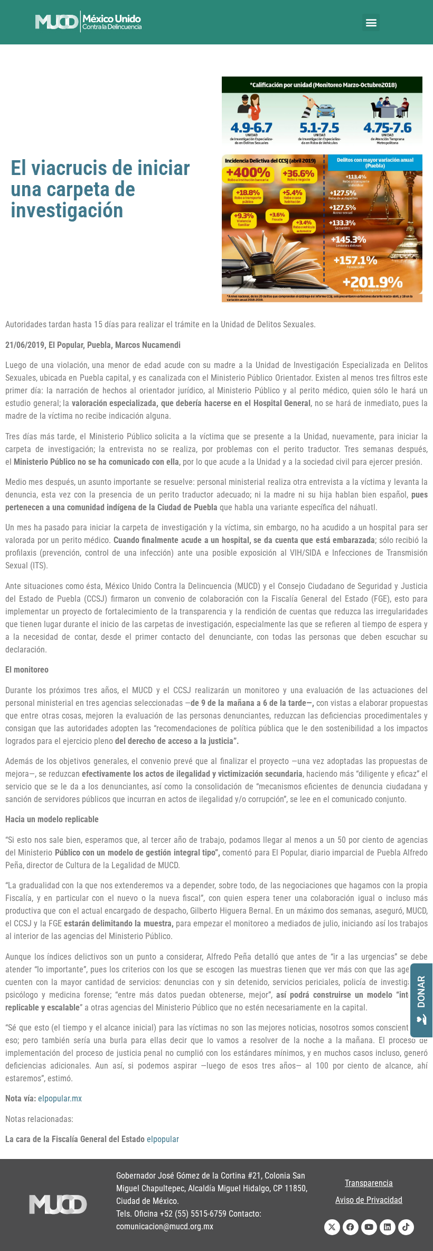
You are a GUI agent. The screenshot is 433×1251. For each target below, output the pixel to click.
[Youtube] (369, 1227)
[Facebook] (351, 1227)
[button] (371, 22)
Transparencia (369, 1183)
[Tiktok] (406, 1227)
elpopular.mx (60, 1098)
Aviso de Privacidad (368, 1200)
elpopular (163, 1139)
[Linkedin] (388, 1227)
